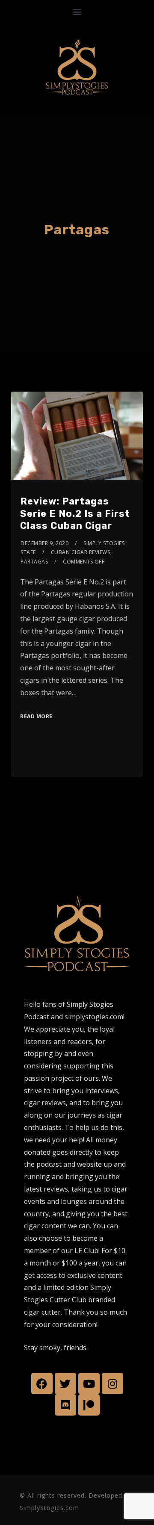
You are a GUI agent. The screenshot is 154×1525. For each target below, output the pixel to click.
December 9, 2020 (44, 543)
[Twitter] (65, 1383)
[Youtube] (89, 1383)
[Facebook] (42, 1383)
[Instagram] (112, 1383)
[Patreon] (89, 1405)
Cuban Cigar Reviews (80, 552)
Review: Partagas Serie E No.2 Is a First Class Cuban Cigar (75, 513)
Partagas (34, 561)
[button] (77, 11)
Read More (36, 716)
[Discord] (65, 1405)
